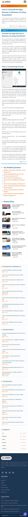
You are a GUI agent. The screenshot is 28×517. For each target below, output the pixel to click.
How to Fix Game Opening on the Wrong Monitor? (14, 190)
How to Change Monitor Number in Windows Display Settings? (15, 186)
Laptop (4, 445)
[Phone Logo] (6, 2)
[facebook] (3, 473)
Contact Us (4, 485)
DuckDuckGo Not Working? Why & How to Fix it (13, 367)
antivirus (4, 448)
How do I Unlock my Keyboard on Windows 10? (12, 279)
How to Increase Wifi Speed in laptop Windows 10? (13, 389)
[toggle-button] (25, 2)
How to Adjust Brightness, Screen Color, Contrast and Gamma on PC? (14, 175)
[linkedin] (13, 473)
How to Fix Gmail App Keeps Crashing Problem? (13, 422)
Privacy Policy (5, 487)
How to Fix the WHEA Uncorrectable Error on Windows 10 (17, 254)
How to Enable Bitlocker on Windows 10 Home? (13, 310)
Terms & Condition (6, 489)
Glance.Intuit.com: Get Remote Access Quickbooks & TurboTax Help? (14, 506)
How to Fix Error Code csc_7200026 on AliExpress (13, 339)
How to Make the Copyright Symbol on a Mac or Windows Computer (18, 239)
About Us (4, 480)
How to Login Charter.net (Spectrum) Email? (10, 509)
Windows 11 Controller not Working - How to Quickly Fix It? (15, 171)
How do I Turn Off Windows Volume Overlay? (12, 322)
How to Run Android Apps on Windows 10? (14, 183)
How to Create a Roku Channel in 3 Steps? (11, 417)
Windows (4, 436)
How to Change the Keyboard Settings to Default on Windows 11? (14, 194)
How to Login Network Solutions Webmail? (9, 500)
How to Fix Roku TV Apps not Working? (9, 503)
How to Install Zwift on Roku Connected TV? (10, 511)
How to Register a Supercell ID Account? (11, 355)
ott (3, 433)
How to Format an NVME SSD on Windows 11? (14, 180)
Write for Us (4, 492)
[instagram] (10, 473)
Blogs (3, 482)
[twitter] (6, 473)
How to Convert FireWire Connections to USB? (12, 274)
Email (3, 439)
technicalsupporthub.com (13, 515)
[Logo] (6, 458)
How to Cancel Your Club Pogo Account (11, 344)
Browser (4, 442)
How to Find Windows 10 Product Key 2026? (12, 270)
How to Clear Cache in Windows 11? (13, 178)
